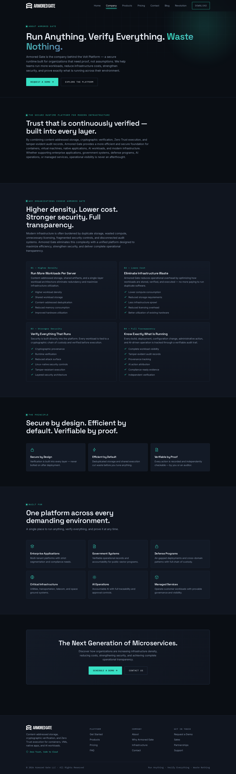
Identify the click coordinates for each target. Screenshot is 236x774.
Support (178, 750)
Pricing (141, 5)
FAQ (92, 750)
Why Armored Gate (143, 739)
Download (201, 5)
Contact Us (136, 670)
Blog (167, 5)
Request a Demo (40, 82)
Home (97, 5)
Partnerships (181, 745)
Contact (154, 5)
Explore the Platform (79, 82)
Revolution (181, 5)
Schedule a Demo (103, 670)
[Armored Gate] (40, 6)
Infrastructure (140, 745)
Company (111, 5)
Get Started (96, 734)
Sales (177, 739)
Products (127, 5)
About (135, 734)
